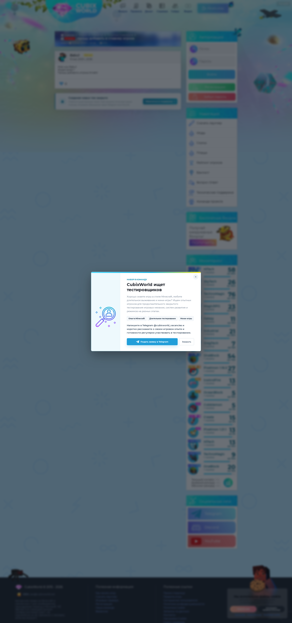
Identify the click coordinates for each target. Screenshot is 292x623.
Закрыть (186, 341)
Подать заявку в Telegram (154, 341)
